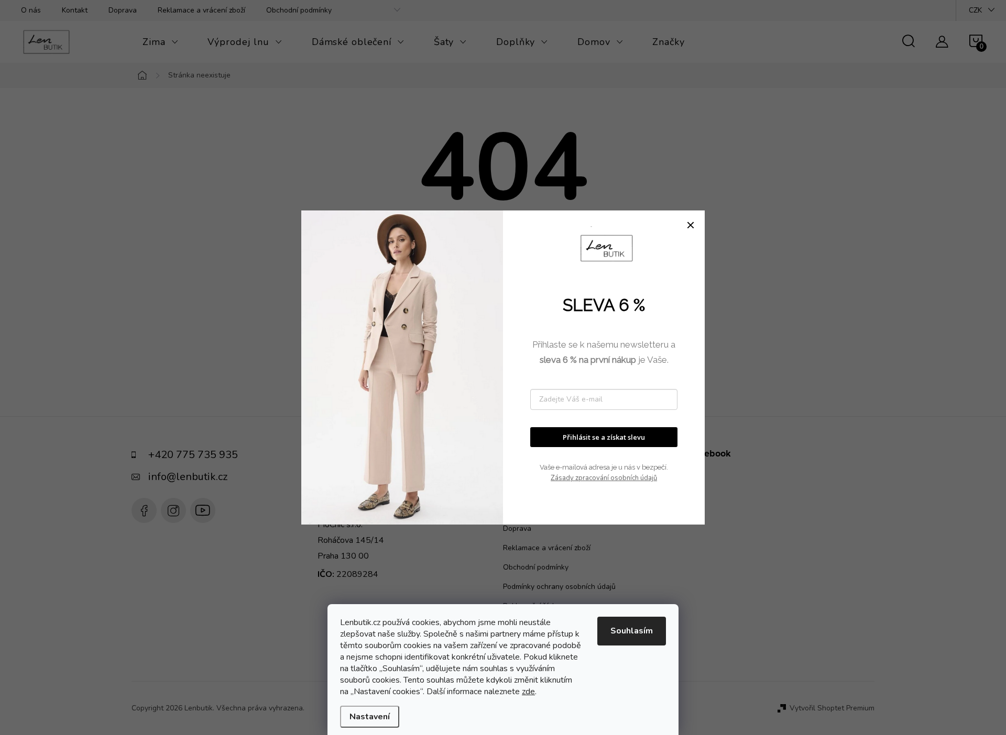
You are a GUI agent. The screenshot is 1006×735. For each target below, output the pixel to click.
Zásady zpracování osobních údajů (604, 478)
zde (528, 691)
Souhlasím (631, 631)
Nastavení (369, 716)
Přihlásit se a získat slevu (604, 437)
